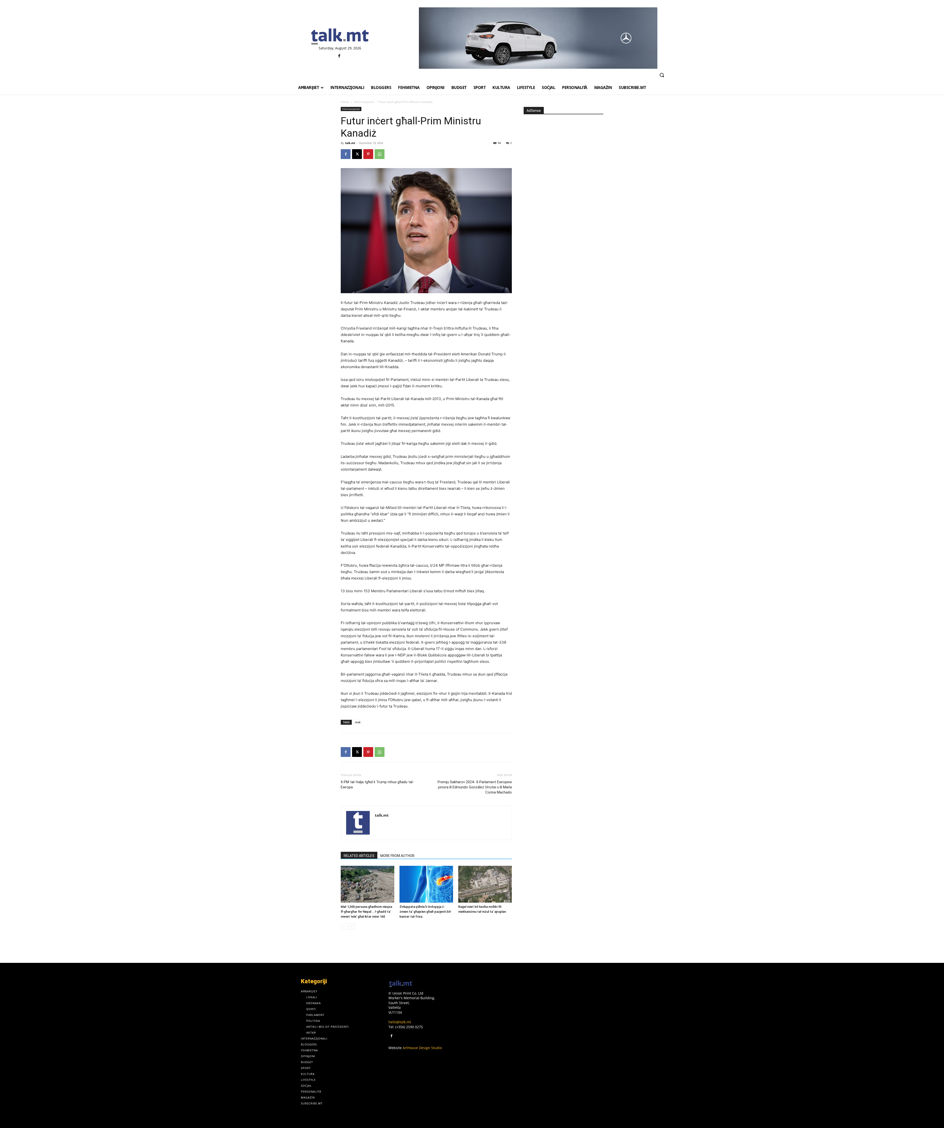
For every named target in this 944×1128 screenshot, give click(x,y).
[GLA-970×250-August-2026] (538, 38)
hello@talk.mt (399, 1022)
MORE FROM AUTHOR (397, 856)
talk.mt (350, 143)
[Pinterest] (368, 154)
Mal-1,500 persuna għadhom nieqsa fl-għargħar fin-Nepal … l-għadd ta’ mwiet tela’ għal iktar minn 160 (366, 911)
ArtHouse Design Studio (422, 1047)
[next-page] (352, 926)
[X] (357, 154)
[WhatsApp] (379, 154)
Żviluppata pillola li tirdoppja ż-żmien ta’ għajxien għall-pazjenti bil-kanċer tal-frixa (425, 911)
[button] (662, 75)
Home (345, 102)
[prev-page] (344, 926)
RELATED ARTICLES (359, 856)
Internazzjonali (364, 102)
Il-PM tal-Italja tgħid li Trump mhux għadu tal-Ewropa (377, 784)
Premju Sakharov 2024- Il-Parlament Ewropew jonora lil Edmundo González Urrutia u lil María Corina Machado (475, 787)
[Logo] (339, 36)
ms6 (357, 722)
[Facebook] (339, 56)
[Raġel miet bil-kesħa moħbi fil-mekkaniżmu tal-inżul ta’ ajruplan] (485, 884)
